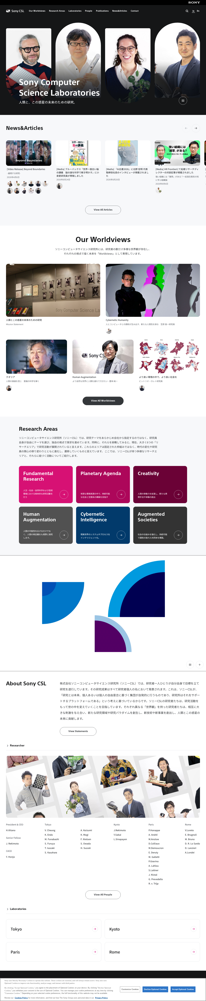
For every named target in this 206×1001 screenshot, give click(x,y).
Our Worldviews (37, 11)
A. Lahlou (154, 865)
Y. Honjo (10, 856)
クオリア (10, 377)
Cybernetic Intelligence (94, 517)
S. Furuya (50, 843)
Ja (193, 11)
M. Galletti (154, 857)
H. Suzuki (86, 848)
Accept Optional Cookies (183, 989)
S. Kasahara (51, 852)
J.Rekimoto (120, 830)
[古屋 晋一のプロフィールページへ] (10, 183)
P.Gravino (154, 861)
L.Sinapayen (120, 839)
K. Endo (49, 834)
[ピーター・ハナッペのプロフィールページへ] (31, 183)
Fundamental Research (38, 476)
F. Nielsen (86, 839)
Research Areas (57, 11)
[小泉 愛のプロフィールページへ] (10, 191)
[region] (103, 989)
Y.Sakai (117, 834)
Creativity (148, 473)
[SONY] (194, 2)
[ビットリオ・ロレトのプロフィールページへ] (38, 183)
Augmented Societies (151, 517)
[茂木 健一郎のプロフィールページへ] (17, 191)
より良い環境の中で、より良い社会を (158, 377)
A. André (153, 834)
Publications (102, 11)
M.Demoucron (156, 848)
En (198, 11)
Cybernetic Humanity (117, 320)
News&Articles (119, 11)
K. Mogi (84, 834)
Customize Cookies (130, 989)
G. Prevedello (156, 879)
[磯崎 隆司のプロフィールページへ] (45, 183)
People (88, 11)
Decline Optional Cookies (155, 989)
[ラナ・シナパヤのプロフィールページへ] (38, 191)
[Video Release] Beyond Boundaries (26, 169)
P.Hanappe (154, 830)
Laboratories (75, 11)
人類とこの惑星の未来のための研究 (24, 320)
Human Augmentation (84, 377)
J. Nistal (153, 874)
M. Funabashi (52, 839)
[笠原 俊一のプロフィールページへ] (24, 183)
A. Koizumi (86, 830)
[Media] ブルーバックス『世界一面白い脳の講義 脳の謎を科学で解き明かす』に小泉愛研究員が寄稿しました (77, 172)
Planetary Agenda (101, 473)
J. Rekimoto (12, 843)
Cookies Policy (21, 998)
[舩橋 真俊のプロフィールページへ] (17, 183)
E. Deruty (153, 852)
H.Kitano (10, 830)
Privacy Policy (101, 998)
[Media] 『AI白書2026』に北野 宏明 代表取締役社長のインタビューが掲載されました (127, 172)
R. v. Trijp (153, 883)
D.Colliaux (154, 843)
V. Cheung (50, 830)
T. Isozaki (50, 848)
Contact (135, 11)
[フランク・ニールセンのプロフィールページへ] (24, 191)
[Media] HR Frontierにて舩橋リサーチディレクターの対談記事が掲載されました (177, 170)
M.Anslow (154, 839)
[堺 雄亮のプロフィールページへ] (31, 191)
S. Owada (86, 843)
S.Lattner (153, 870)
